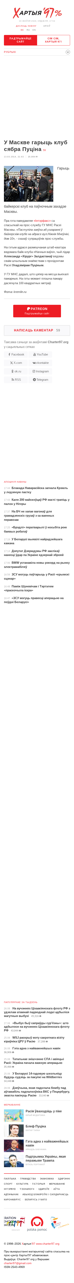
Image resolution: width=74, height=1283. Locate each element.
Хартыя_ (37, 13)
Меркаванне (12, 1105)
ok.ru (18, 371)
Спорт (8, 1184)
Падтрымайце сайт (20, 40)
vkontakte (42, 362)
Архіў (46, 26)
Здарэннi (64, 1178)
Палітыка (10, 1178)
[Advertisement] (37, 98)
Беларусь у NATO (36, 1199)
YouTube (42, 354)
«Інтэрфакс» (42, 220)
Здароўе (44, 1189)
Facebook (17, 354)
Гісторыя (38, 1184)
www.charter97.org (47, 1243)
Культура (22, 1184)
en (34, 30)
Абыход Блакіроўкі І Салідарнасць (45, 1194)
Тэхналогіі (27, 1189)
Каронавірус (12, 1199)
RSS (18, 379)
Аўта (56, 1189)
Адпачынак (11, 1194)
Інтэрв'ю (10, 1189)
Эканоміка (47, 1178)
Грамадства (28, 1178)
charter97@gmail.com (18, 1263)
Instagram (42, 371)
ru (28, 30)
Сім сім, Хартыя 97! (53, 40)
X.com (18, 362)
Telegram (42, 379)
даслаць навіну (26, 26)
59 (44, 150)
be (22, 30)
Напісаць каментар (37, 330)
